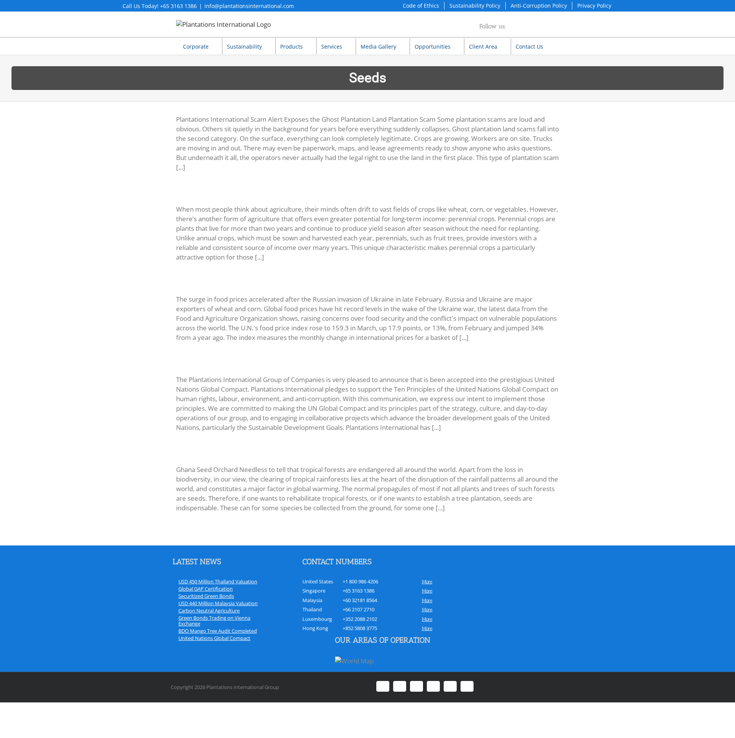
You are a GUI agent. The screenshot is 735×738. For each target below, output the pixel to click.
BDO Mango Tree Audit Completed (217, 630)
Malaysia (312, 600)
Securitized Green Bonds (206, 596)
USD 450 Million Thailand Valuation (217, 581)
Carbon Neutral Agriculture (209, 610)
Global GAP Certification (205, 588)
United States (317, 581)
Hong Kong (315, 628)
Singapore (313, 590)
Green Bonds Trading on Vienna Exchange (214, 620)
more (427, 582)
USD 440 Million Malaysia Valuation (218, 603)
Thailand (312, 609)
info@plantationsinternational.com (249, 6)
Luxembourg (317, 619)
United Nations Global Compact (214, 638)
